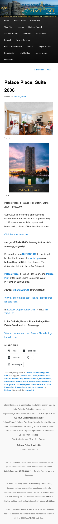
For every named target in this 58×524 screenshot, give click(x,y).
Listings (20, 26)
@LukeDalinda (21, 289)
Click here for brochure (16, 234)
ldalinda (7, 390)
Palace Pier (35, 20)
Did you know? (44, 46)
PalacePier (9, 387)
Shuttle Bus (25, 52)
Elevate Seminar (22, 39)
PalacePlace (21, 387)
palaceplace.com (35, 387)
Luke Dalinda (45, 378)
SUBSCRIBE (29, 254)
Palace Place (20, 20)
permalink (29, 390)
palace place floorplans (19, 384)
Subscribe (8, 59)
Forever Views (40, 52)
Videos (30, 46)
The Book (26, 33)
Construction (9, 52)
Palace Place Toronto (41, 384)
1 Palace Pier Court (28, 375)
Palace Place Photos (13, 46)
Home (6, 20)
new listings (34, 258)
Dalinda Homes (11, 33)
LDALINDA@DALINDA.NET (22, 309)
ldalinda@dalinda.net (34, 417)
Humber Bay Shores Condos (25, 378)
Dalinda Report (35, 26)
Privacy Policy (23, 445)
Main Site (8, 26)
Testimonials (40, 33)
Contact (7, 39)
